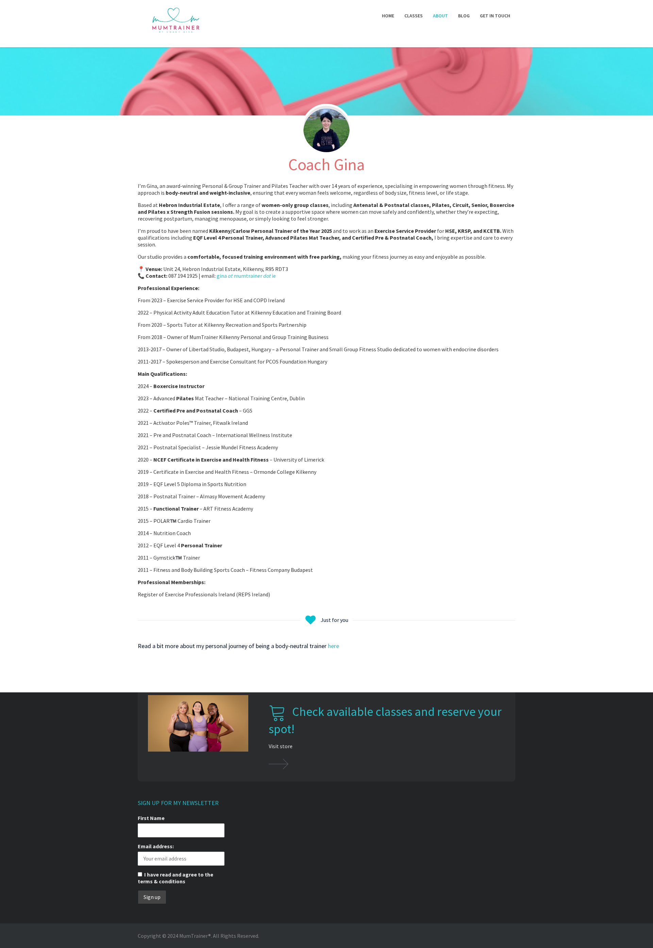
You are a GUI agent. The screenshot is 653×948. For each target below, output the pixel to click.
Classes (413, 16)
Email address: (156, 846)
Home (388, 16)
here (333, 646)
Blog (464, 16)
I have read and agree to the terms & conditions (175, 878)
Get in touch (495, 16)
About (440, 16)
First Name (151, 818)
